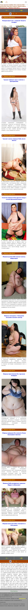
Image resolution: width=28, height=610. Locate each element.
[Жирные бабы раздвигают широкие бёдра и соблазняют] (13, 497)
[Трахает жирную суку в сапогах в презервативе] (13, 103)
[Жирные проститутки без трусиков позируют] (13, 397)
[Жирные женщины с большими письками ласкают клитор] (13, 339)
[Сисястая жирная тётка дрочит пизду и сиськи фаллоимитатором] (13, 221)
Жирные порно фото (9, 17)
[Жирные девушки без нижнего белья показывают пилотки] (13, 452)
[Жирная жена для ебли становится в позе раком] (13, 537)
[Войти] (6, 2)
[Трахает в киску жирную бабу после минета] (13, 162)
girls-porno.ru (22, 598)
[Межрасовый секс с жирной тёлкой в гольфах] (13, 44)
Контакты (14, 591)
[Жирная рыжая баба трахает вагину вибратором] (13, 280)
